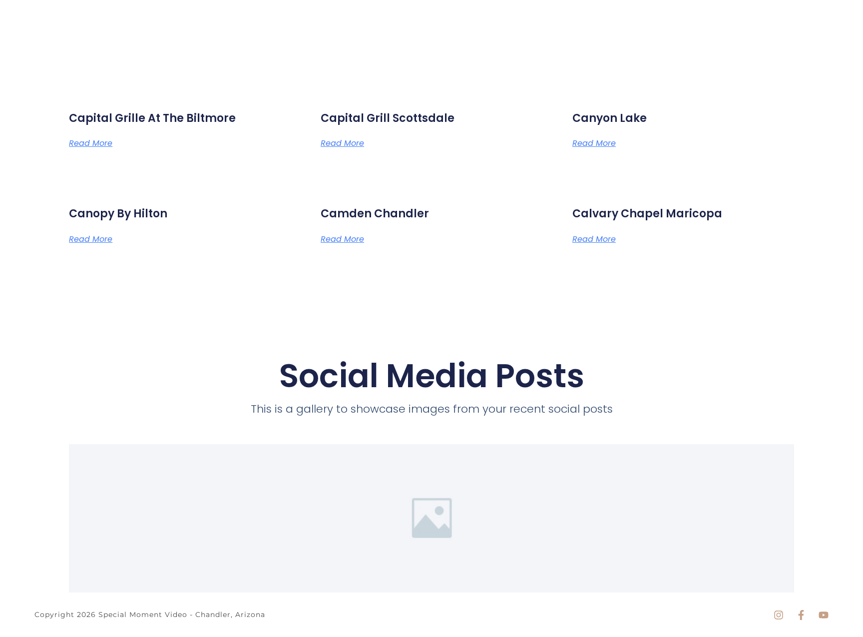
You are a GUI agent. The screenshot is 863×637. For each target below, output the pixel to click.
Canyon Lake (609, 118)
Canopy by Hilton (118, 213)
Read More (90, 143)
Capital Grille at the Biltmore (152, 118)
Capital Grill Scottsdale (387, 118)
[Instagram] (779, 615)
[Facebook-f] (801, 615)
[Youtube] (824, 615)
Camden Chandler (375, 213)
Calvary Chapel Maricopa (647, 213)
